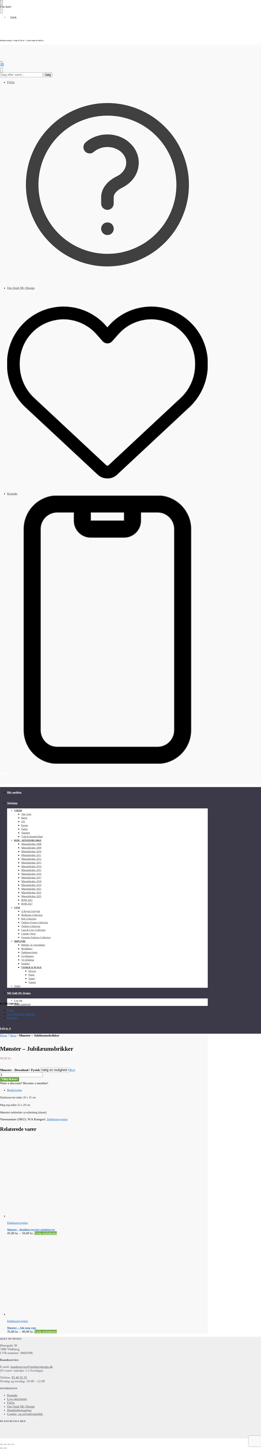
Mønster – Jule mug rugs (21, 1327)
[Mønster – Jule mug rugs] (81, 1275)
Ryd (72, 1070)
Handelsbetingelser (19, 1410)
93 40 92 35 (19, 1377)
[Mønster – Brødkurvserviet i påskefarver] (81, 1177)
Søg (48, 75)
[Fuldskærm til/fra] (5, 1444)
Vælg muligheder (45, 1233)
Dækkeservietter (57, 1119)
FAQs (11, 82)
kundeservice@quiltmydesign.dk (31, 1367)
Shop (13, 1035)
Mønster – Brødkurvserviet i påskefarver (31, 1229)
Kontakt (12, 493)
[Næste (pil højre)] (5, 1448)
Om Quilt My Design (21, 288)
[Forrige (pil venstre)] (1, 1448)
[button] (5, 773)
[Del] (8, 1444)
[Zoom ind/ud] (1, 1444)
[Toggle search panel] (1, 70)
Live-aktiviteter (17, 1399)
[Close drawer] (1, 11)
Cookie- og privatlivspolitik (25, 1414)
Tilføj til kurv (9, 1079)
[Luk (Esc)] (12, 1444)
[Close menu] (1, 2)
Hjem (3, 1035)
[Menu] (1, 61)
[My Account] (2, 65)
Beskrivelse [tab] (14, 1090)
